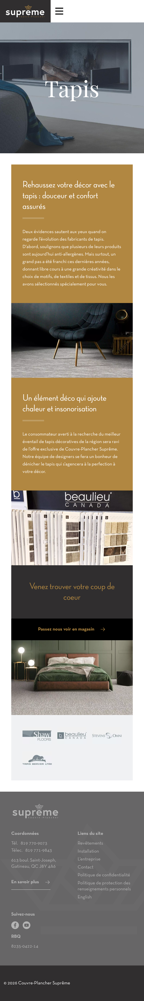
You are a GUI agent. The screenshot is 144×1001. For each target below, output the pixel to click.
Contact (85, 867)
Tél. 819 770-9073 (29, 843)
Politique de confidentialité (104, 875)
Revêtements (90, 843)
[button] (59, 12)
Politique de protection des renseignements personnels (104, 886)
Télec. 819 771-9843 (31, 850)
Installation (88, 851)
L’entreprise (89, 859)
